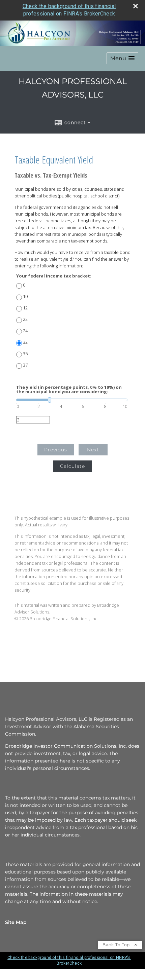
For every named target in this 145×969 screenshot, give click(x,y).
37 (25, 365)
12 (25, 308)
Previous (55, 450)
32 (25, 342)
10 (25, 296)
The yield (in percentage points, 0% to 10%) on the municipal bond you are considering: (69, 389)
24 (25, 331)
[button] (122, 58)
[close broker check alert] (135, 6)
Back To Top (117, 944)
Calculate (72, 466)
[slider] (71, 400)
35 (25, 353)
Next (93, 450)
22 (25, 319)
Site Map (16, 922)
